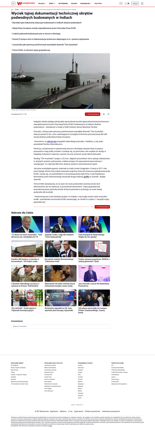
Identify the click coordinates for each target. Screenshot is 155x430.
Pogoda (74, 3)
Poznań (80, 379)
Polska (41, 3)
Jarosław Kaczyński (50, 365)
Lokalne (80, 365)
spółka (86, 177)
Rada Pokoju (14, 370)
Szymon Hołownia (49, 379)
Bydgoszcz (81, 384)
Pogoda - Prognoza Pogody (19, 374)
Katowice (80, 393)
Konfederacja (115, 374)
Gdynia (80, 388)
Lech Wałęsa (48, 388)
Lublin (79, 398)
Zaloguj (135, 3)
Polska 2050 (115, 381)
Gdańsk (80, 381)
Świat (51, 3)
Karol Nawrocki (48, 391)
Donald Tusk (47, 377)
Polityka (98, 3)
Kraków (80, 372)
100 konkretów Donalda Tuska (19, 384)
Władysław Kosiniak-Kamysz (52, 386)
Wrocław (80, 370)
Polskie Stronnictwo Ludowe (119, 372)
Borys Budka (47, 381)
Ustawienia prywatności (110, 411)
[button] (127, 3)
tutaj (50, 426)
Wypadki (13, 377)
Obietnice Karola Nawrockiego (19, 381)
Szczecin (80, 377)
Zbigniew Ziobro (49, 372)
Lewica (113, 377)
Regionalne (85, 3)
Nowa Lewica (115, 379)
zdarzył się (51, 141)
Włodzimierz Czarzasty (50, 384)
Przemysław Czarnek (50, 370)
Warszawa (81, 367)
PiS (112, 365)
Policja (13, 372)
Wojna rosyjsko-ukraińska (18, 367)
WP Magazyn (14, 365)
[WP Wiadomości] (27, 3)
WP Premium (63, 3)
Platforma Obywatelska (118, 370)
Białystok (80, 386)
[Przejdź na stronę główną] (13, 5)
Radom (80, 391)
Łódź (79, 374)
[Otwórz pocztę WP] (121, 3)
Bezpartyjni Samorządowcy (119, 384)
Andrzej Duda (48, 374)
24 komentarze (93, 114)
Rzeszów (80, 395)
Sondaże (13, 379)
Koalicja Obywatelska (117, 367)
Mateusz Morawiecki (50, 367)
